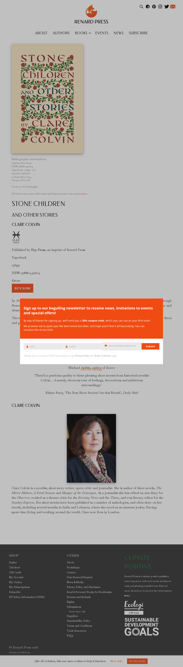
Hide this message (92, 369)
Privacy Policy (82, 355)
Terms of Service (103, 355)
